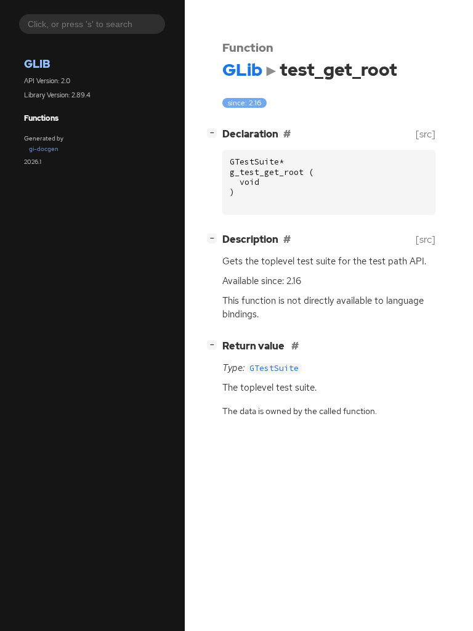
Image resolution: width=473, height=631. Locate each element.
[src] (425, 134)
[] (214, 132)
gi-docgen (44, 149)
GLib (37, 63)
